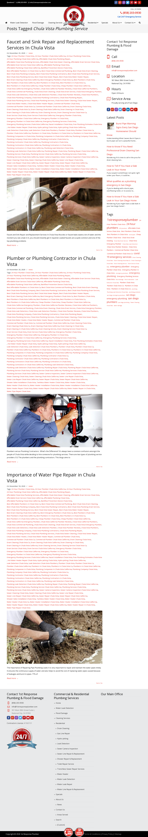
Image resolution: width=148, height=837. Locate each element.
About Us (59, 799)
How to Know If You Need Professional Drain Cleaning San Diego (123, 150)
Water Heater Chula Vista (75, 166)
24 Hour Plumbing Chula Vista (78, 56)
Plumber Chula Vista (66, 130)
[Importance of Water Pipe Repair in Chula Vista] (54, 663)
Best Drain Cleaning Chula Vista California (23, 80)
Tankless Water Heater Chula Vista (50, 166)
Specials (59, 794)
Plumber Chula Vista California (19, 133)
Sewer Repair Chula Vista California (73, 163)
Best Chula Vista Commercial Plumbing (56, 71)
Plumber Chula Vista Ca (84, 130)
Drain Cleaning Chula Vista (80, 106)
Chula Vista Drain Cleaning (44, 91)
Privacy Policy (107, 834)
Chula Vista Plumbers (89, 95)
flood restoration (129, 279)
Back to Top (99, 250)
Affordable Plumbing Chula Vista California (23, 68)
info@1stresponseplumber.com (40, 2)
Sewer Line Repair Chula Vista (71, 160)
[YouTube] (135, 4)
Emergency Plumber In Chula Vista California (24, 121)
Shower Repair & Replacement (69, 759)
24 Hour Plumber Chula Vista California (50, 56)
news (30, 53)
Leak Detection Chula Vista (17, 130)
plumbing (134, 289)
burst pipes (132, 234)
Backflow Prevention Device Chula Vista (56, 68)
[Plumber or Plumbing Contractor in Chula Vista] (54, 446)
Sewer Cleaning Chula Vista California (44, 160)
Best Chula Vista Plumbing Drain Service (83, 74)
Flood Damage (62, 713)
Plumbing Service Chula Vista (18, 154)
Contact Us (60, 809)
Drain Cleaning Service (47, 112)
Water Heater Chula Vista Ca (18, 169)
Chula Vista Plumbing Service (18, 100)
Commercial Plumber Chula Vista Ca (21, 106)
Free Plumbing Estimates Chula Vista (87, 124)
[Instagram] (124, 4)
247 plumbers (123, 228)
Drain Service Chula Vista (16, 115)
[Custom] (61, 825)
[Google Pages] (120, 4)
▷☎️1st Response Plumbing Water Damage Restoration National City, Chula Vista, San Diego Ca (74, 16)
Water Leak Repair (64, 784)
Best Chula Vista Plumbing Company (21, 74)
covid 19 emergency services (123, 255)
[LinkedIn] (128, 110)
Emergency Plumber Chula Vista (68, 115)
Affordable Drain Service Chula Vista (85, 62)
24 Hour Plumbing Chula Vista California (22, 59)
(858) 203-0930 (22, 2)
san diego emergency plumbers (116, 295)
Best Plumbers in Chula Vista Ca (72, 83)
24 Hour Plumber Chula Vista (22, 56)
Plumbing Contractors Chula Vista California (24, 145)
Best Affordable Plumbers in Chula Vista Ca (24, 71)
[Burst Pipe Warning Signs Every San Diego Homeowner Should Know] (110, 126)
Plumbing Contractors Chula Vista (54, 142)
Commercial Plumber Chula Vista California (52, 106)
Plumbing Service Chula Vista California (46, 154)
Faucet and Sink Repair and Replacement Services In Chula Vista (50, 45)
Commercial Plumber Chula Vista (67, 103)
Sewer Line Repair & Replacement (70, 754)
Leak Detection (63, 743)
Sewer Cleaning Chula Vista (17, 160)
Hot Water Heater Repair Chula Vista (22, 127)
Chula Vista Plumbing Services (42, 100)
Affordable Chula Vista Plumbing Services (23, 62)
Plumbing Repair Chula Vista (56, 151)
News (59, 804)
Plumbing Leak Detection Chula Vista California (25, 151)
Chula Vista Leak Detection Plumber (43, 95)
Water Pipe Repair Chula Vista (18, 175)
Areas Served (62, 814)
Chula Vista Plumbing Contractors (45, 97)
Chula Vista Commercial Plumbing (20, 91)
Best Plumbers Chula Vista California (21, 83)
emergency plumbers (122, 273)
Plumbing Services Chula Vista (74, 154)
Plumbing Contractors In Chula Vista (56, 145)
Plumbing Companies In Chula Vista (21, 136)
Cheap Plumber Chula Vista (49, 86)
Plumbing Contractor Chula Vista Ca (54, 139)
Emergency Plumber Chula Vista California (23, 118)
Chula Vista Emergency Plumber (89, 91)
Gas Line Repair (63, 733)
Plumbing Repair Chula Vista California (83, 151)
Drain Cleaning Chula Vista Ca (18, 109)
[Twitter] (127, 4)
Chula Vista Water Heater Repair (40, 103)
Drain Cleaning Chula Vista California (45, 109)
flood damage (120, 279)
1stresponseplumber (122, 220)
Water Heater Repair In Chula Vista (81, 172)
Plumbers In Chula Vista (41, 133)
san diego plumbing (123, 302)
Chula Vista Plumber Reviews (69, 95)
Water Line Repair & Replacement (70, 789)
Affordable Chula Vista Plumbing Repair (54, 59)
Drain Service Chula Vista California (41, 115)
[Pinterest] (131, 4)
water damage (118, 305)
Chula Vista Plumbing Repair (71, 97)
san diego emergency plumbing (121, 297)
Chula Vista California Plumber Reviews (56, 89)
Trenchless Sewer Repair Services (70, 769)
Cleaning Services (63, 718)
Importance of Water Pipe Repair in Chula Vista (51, 478)
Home (58, 703)
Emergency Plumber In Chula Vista (54, 118)
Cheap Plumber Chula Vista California (75, 86)
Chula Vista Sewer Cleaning (66, 100)
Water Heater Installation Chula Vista (44, 169)
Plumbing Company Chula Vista (85, 136)
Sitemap (118, 834)
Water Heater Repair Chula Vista (19, 172)
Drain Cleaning (63, 728)
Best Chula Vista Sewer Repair (46, 77)
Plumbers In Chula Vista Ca (61, 133)
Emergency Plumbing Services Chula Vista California (27, 124)
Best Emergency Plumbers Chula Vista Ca (56, 80)
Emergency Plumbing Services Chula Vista (59, 121)
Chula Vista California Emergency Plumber (23, 89)
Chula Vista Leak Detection (17, 95)
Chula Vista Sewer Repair (87, 100)
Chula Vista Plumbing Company (19, 97)
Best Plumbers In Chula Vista (47, 83)
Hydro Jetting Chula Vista (47, 127)
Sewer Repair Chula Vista (49, 163)
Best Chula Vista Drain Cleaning (85, 71)
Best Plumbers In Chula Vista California (22, 86)
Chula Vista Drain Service (65, 91)
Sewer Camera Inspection (49, 157)
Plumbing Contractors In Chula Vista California (25, 148)
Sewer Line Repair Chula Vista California (22, 163)
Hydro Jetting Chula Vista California (71, 127)
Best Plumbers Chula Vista (84, 80)
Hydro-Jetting (62, 738)
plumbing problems (134, 292)
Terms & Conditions (92, 834)
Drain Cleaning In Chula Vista (71, 109)
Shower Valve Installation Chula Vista (21, 166)
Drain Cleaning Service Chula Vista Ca (72, 112)
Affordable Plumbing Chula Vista (56, 65)
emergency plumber (120, 266)
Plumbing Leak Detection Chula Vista (58, 148)
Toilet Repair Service (65, 764)
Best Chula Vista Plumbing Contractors (51, 74)
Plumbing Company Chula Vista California (23, 139)
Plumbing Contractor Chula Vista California (23, 142)
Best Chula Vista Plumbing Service (20, 77)
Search (58, 820)
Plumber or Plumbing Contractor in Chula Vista (51, 261)
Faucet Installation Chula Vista (60, 124)
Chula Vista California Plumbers (84, 89)
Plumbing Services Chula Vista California (22, 157)
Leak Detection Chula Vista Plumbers (43, 130)
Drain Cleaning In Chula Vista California (22, 112)
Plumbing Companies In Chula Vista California (54, 136)
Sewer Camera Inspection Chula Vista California (79, 157)
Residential (60, 723)
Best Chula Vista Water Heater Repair (74, 77)
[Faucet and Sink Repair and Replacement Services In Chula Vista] (54, 230)
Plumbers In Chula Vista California (86, 133)
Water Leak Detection (65, 708)
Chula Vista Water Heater (17, 103)
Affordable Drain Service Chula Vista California (25, 65)
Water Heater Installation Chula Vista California (78, 169)
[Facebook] (116, 4)
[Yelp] (139, 4)
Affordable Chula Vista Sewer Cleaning (55, 62)
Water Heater (62, 774)
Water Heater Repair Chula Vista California (50, 172)
